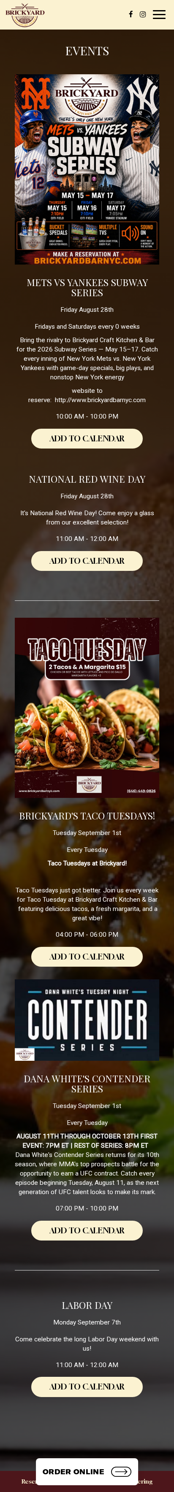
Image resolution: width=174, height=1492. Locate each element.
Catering (140, 1481)
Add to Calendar (87, 438)
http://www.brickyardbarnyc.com (100, 400)
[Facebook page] (131, 14)
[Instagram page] (143, 14)
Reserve (33, 1481)
